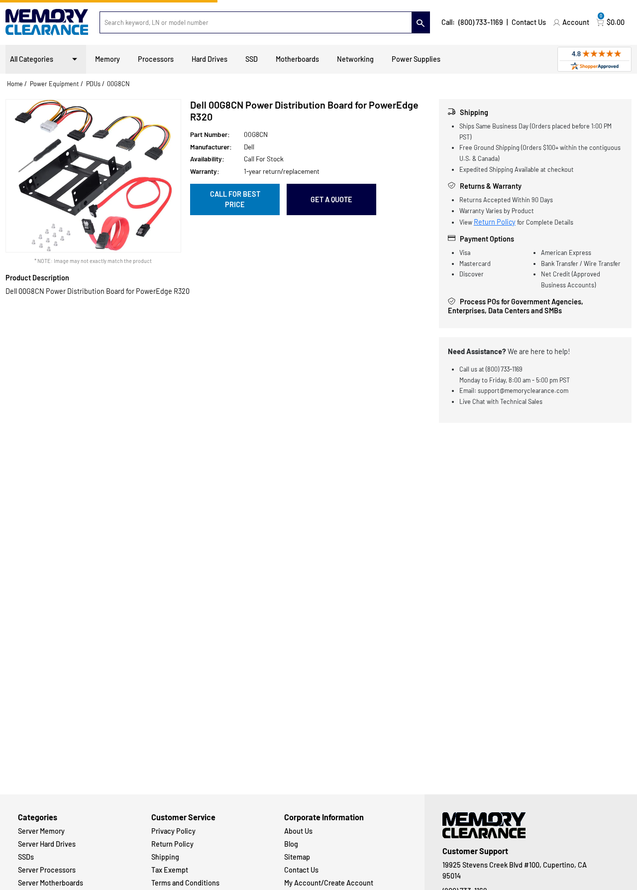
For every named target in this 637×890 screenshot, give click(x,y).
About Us (298, 831)
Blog (291, 844)
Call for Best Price (235, 199)
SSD (251, 59)
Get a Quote (331, 199)
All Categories (31, 59)
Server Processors (47, 870)
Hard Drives (209, 59)
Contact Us (529, 22)
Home (15, 84)
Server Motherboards (50, 883)
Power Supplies (416, 59)
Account (575, 22)
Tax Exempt (169, 870)
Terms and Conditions (185, 883)
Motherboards (297, 59)
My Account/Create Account (328, 883)
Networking (355, 59)
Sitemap (297, 857)
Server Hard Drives (47, 844)
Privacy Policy (173, 831)
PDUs (93, 84)
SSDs (26, 857)
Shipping (165, 857)
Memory (107, 59)
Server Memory (41, 831)
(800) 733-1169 (480, 22)
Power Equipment (54, 84)
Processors (156, 59)
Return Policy (495, 222)
